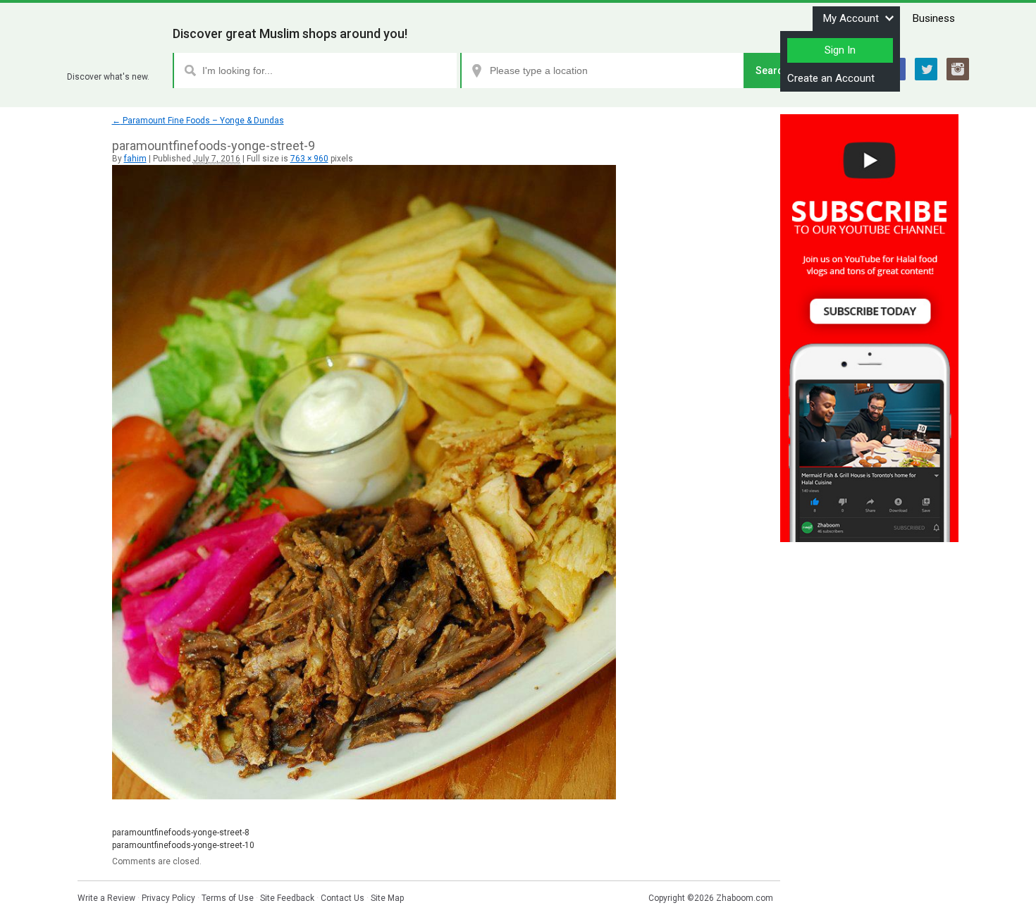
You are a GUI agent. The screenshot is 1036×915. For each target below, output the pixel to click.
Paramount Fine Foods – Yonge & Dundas (198, 120)
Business (934, 18)
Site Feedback (287, 898)
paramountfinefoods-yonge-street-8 (180, 832)
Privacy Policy (168, 898)
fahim (135, 159)
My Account (851, 18)
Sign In (840, 50)
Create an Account (831, 78)
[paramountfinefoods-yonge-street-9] (364, 797)
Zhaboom (114, 59)
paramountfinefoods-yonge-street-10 (183, 845)
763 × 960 (309, 159)
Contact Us (342, 898)
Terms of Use (228, 898)
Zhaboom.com (744, 898)
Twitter (926, 69)
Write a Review (106, 898)
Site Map (387, 898)
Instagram (957, 69)
